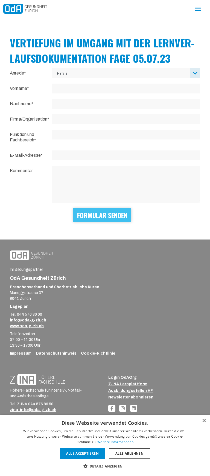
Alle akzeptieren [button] (82, 453)
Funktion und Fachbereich (22, 137)
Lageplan (19, 306)
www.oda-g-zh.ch (27, 326)
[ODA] (25, 8)
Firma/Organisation (28, 119)
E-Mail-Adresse (25, 155)
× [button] (204, 421)
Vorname (18, 88)
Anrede (17, 73)
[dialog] (105, 445)
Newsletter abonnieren (130, 397)
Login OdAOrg (122, 377)
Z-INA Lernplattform (127, 384)
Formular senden (102, 215)
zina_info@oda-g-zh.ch (33, 410)
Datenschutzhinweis (56, 353)
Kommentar (21, 170)
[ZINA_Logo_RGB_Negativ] (37, 379)
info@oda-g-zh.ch (28, 320)
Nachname (20, 103)
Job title (9, 21)
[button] (105, 466)
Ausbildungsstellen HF (130, 391)
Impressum (20, 353)
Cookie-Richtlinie (98, 353)
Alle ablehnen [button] (129, 453)
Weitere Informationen (115, 442)
